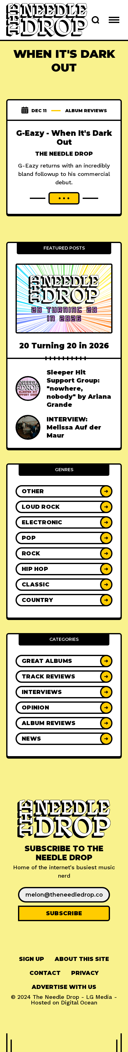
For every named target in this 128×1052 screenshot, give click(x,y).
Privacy (84, 973)
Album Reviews (86, 110)
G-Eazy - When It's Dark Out (64, 138)
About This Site (82, 959)
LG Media (99, 997)
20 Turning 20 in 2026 (64, 345)
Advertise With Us (64, 987)
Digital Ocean (79, 1002)
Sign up (31, 959)
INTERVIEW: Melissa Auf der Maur (74, 427)
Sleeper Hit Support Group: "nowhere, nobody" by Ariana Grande (79, 388)
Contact (45, 973)
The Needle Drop (64, 153)
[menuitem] (31, 959)
